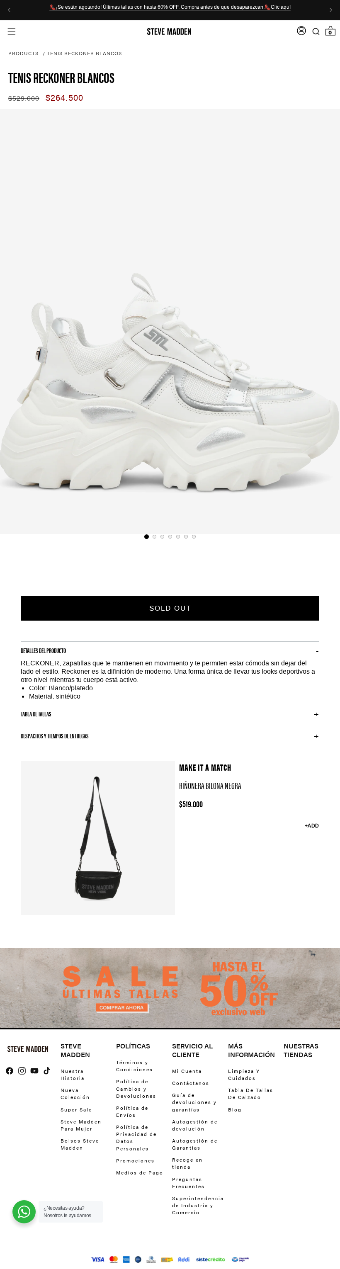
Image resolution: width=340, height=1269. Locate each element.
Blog (235, 1109)
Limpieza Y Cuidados (244, 1075)
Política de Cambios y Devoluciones (136, 1088)
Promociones (135, 1160)
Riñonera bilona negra (210, 785)
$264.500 (64, 98)
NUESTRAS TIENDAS (301, 1050)
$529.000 (23, 98)
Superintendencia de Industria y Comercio (198, 1205)
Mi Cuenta (187, 1071)
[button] (11, 31)
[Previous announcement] (9, 10)
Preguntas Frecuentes (188, 1182)
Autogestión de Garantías (195, 1144)
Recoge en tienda (187, 1163)
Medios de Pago (139, 1172)
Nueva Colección (75, 1093)
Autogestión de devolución (195, 1125)
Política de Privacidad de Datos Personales (136, 1137)
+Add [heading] (312, 826)
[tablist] (170, 537)
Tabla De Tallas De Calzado (250, 1093)
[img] (9, 1070)
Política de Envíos (132, 1111)
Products (23, 53)
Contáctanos (190, 1083)
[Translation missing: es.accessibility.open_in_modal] (170, 321)
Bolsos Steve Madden (80, 1144)
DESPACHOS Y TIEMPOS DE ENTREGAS (55, 735)
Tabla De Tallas (36, 713)
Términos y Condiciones (134, 1066)
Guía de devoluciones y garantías (194, 1102)
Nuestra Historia (73, 1075)
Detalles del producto (43, 650)
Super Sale (76, 1109)
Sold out (170, 608)
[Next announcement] (331, 10)
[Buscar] (315, 31)
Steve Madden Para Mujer (81, 1125)
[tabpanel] (170, 321)
